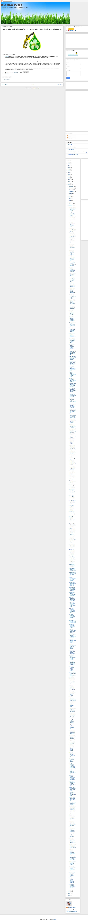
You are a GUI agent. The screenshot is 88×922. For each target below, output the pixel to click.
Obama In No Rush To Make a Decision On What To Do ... (72, 234)
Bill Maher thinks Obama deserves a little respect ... (72, 302)
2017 (69, 176)
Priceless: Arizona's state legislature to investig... (72, 631)
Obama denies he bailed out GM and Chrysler (72, 472)
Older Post (60, 84)
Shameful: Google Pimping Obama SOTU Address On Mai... (72, 519)
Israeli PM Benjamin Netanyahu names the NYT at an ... (72, 687)
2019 (69, 172)
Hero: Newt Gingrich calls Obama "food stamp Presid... (72, 599)
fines (9, 73)
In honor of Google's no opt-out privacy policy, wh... (72, 395)
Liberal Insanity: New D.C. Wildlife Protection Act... (72, 874)
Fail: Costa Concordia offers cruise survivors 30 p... (72, 616)
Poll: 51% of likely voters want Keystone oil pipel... (72, 502)
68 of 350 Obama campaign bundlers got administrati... (72, 710)
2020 (69, 170)
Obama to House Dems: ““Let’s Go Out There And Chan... (72, 363)
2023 (69, 167)
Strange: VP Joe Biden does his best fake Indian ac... (72, 421)
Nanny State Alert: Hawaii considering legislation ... (72, 330)
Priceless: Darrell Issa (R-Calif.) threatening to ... (72, 218)
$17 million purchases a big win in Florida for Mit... (72, 224)
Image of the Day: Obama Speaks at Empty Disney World (72, 604)
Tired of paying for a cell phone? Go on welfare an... (72, 264)
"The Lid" (70, 144)
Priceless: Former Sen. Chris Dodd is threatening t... (72, 663)
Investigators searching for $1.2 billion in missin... (72, 213)
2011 (69, 890)
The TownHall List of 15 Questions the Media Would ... (72, 491)
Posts (69, 135)
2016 (69, 177)
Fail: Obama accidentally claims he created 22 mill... (71, 258)
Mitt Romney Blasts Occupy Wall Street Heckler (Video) (72, 693)
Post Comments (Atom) (34, 88)
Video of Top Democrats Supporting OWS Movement (71, 252)
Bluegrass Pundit (11, 4)
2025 (69, 163)
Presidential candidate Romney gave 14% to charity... (72, 507)
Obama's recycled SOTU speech (72, 481)
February (71, 203)
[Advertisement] (72, 40)
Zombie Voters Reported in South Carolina (72, 569)
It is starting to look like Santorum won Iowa (72, 794)
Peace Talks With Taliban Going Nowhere (72, 274)
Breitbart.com (71, 149)
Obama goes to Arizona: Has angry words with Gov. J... (72, 446)
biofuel (6, 73)
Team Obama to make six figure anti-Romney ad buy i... (72, 513)
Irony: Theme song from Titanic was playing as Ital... (71, 726)
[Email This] (23, 72)
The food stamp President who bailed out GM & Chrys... (72, 477)
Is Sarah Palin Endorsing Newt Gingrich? (71, 760)
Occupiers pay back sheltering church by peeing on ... (72, 584)
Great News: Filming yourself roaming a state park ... (72, 880)
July (70, 195)
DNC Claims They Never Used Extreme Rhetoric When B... (72, 240)
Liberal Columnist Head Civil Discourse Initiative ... (72, 863)
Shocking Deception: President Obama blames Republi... (71, 747)
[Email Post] (21, 72)
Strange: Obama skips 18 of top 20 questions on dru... (72, 209)
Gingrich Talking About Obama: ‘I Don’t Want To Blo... (72, 789)
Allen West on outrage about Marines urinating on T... (72, 868)
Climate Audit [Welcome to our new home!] (77, 152)
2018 (69, 174)
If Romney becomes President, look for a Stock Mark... (72, 374)
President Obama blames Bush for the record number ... (72, 385)
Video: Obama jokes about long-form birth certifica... (72, 390)
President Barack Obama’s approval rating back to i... (72, 430)
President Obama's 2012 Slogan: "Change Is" (72, 641)
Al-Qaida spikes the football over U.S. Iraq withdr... (72, 435)
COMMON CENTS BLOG (73, 154)
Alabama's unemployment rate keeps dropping (72, 579)
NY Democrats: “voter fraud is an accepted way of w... (72, 714)
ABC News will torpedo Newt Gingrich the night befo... (72, 732)
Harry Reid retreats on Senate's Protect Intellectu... (71, 668)
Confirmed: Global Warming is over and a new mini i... (72, 312)
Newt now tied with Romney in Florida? (72, 565)
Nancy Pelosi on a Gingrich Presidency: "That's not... (72, 486)
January (71, 205)
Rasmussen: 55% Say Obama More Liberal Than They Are (72, 846)
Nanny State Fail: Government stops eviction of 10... (72, 541)
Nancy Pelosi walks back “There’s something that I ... (72, 400)
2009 (69, 893)
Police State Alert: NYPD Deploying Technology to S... (72, 771)
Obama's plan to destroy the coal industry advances (72, 406)
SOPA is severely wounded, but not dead (72, 803)
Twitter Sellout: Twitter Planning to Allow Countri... (72, 335)
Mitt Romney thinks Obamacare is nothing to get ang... (72, 368)
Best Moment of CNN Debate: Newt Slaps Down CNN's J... (72, 681)
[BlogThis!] (24, 72)
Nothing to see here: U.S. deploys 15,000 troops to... (72, 457)
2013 (69, 183)
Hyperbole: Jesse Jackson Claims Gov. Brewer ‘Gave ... (72, 324)
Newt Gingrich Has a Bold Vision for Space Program (71, 441)
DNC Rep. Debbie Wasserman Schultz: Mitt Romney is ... (72, 269)
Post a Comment (7, 79)
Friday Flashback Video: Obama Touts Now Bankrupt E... (72, 358)
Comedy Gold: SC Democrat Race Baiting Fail (72, 799)
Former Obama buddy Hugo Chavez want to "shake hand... (72, 340)
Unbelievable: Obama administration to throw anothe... (72, 657)
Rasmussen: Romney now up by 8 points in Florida (72, 425)
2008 (69, 895)
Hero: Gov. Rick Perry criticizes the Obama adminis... (72, 835)
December (71, 186)
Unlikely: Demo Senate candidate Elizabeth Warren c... (72, 346)
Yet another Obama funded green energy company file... (72, 416)
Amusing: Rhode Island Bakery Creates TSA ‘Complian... (72, 808)
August (70, 193)
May (70, 198)
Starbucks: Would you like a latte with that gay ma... (72, 411)
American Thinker (72, 147)
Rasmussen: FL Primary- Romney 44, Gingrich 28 (72, 307)
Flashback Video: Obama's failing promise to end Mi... (72, 636)
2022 (69, 169)
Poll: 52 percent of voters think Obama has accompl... (72, 736)
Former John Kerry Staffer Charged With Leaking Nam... (72, 557)
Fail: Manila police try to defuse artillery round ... (72, 462)
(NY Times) (7, 56)
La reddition (71, 677)
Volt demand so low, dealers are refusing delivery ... (72, 546)
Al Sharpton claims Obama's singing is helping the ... (72, 318)
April (70, 200)
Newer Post (4, 84)
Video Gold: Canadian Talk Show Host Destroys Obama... (72, 646)
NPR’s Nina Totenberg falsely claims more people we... (72, 610)
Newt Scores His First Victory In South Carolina (72, 621)
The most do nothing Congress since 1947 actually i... (71, 720)
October (71, 189)
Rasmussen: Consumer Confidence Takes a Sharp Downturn (72, 823)
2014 (69, 181)
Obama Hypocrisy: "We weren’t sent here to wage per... (72, 352)
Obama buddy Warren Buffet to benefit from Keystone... (72, 525)
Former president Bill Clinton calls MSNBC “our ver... (72, 741)
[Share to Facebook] (27, 72)
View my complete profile (71, 911)
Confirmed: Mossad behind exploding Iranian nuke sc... (72, 852)
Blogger (54, 919)
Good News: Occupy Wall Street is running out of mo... (72, 783)
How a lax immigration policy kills (71, 561)
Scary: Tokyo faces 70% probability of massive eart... (72, 497)
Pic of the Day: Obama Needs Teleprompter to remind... (72, 467)
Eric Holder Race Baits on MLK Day (72, 812)
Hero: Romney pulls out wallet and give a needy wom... (72, 858)
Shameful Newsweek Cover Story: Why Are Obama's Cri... (72, 840)
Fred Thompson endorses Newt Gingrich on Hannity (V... (72, 530)
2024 (69, 165)
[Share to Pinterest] (28, 72)
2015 (69, 179)
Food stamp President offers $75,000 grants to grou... (72, 296)
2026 (69, 162)
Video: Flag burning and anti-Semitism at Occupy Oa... (72, 279)
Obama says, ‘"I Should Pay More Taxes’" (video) (72, 626)
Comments (70, 137)
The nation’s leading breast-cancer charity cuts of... (72, 229)
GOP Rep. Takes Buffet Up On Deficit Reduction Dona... (72, 704)
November (71, 188)
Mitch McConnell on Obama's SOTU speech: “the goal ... (72, 451)
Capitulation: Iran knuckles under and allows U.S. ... (72, 574)
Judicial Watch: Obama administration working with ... (72, 594)
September (71, 191)
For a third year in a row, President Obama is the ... (72, 246)
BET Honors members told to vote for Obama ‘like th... (72, 817)
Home (32, 84)
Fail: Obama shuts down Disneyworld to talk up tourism (72, 699)
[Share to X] (25, 72)
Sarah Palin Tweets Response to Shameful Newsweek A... (72, 777)
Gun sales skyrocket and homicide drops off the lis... (72, 754)
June (70, 196)
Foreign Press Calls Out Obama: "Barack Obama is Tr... (72, 290)
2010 (69, 891)
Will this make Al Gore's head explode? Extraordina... (72, 652)
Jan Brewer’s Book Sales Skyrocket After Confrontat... (72, 380)
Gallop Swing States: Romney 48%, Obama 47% (72, 284)
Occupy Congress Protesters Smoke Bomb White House (72, 765)
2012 (69, 184)
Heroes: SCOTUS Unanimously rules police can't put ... (72, 536)
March (70, 202)
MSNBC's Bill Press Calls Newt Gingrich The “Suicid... (72, 886)
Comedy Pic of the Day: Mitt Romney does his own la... (72, 589)
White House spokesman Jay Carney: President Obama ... (72, 551)
